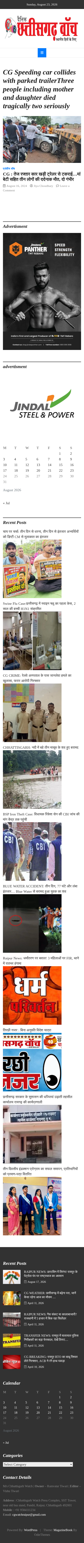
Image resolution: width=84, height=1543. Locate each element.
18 (16, 470)
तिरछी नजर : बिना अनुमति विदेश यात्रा (27, 1030)
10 (5, 465)
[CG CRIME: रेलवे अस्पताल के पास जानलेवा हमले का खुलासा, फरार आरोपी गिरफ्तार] (42, 713)
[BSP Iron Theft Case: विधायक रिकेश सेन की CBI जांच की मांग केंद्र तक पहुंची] (42, 851)
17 (5, 470)
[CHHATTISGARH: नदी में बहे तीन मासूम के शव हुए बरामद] (42, 779)
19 (27, 470)
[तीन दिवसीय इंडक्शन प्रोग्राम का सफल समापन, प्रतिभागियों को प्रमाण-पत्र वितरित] (42, 1206)
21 (49, 470)
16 (72, 465)
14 (49, 465)
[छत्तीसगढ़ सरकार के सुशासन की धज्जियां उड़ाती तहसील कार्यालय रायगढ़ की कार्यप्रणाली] (42, 1134)
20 (38, 470)
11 (16, 465)
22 (61, 470)
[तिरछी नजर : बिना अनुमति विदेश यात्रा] (42, 1062)
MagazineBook (63, 1530)
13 (38, 465)
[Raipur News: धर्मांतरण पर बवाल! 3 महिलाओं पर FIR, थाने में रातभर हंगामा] (42, 995)
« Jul (6, 503)
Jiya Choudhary (43, 185)
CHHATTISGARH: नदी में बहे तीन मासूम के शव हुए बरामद (40, 747)
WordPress (30, 1530)
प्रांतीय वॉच (9, 168)
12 (27, 465)
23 (72, 470)
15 (61, 465)
